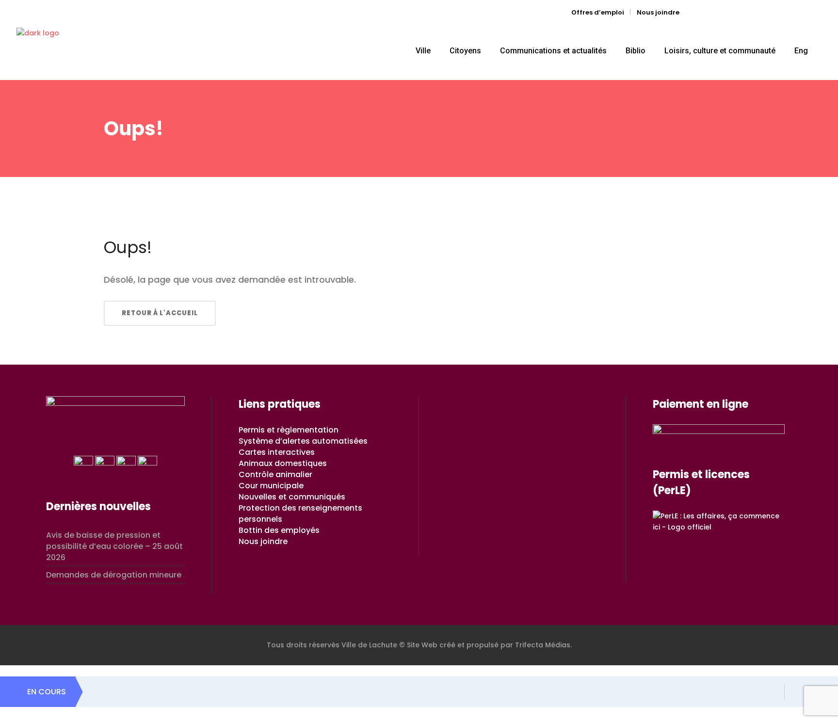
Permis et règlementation (288, 429)
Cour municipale (271, 485)
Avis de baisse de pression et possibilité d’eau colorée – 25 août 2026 (114, 546)
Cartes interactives (277, 452)
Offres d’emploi (597, 12)
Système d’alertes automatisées (303, 441)
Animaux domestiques (283, 463)
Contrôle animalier (275, 474)
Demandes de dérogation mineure (113, 574)
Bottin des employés (279, 530)
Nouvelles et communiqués (292, 496)
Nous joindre (658, 12)
